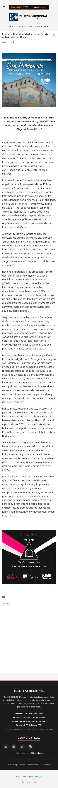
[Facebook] (14, 747)
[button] (54, 35)
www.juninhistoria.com (36, 721)
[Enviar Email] (6, 747)
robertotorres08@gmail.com (32, 753)
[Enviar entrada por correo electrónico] (3, 598)
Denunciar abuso (29, 782)
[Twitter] (22, 747)
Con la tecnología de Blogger (29, 776)
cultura (6, 603)
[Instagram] (30, 747)
